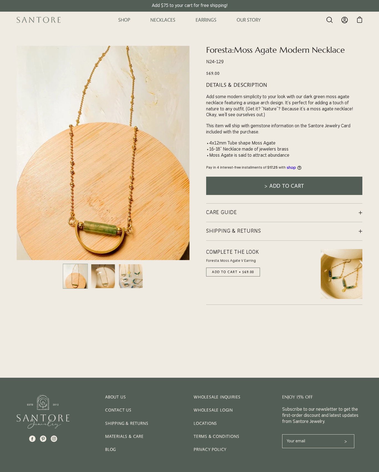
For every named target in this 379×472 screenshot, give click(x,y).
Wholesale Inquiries (217, 397)
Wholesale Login (213, 410)
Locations (205, 423)
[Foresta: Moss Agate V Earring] (341, 274)
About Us (115, 397)
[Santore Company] (39, 20)
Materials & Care (124, 436)
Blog (110, 449)
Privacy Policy (210, 449)
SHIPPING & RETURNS (233, 231)
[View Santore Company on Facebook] (32, 438)
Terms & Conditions (216, 436)
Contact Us (118, 410)
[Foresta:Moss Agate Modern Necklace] (75, 276)
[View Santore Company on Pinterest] (43, 438)
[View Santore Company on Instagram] (54, 438)
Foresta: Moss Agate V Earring (231, 261)
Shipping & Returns (126, 423)
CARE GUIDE (221, 212)
